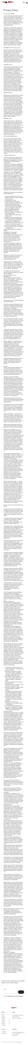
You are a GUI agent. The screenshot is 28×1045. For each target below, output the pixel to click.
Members (4, 1017)
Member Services (4, 1023)
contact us (20, 841)
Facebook (4, 1031)
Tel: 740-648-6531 (16, 1033)
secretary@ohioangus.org (18, 1032)
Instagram (4, 1033)
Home (3, 1014)
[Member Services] (9, 1024)
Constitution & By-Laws (17, 1015)
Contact (3, 1025)
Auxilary (3, 1020)
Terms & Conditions (16, 1018)
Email (5, 989)
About (3, 1016)
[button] (27, 2)
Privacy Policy (15, 1016)
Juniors (3, 1019)
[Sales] (9, 1022)
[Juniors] (9, 1019)
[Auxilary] (9, 1020)
